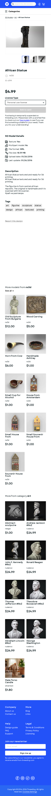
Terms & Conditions (35, 727)
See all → (9, 291)
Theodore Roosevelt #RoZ (35, 603)
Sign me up (25, 753)
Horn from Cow (13, 356)
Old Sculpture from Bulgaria (13, 318)
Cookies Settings (29, 792)
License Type (11, 98)
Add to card (25, 109)
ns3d (11, 75)
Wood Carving (34, 317)
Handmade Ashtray (32, 357)
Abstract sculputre (10, 524)
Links (28, 714)
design (9, 209)
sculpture (27, 205)
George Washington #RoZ (33, 642)
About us (9, 711)
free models (25, 120)
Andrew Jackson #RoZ (35, 524)
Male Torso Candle (11, 681)
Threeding (7, 4)
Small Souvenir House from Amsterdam (34, 435)
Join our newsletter (16, 741)
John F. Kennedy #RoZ (14, 563)
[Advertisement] (25, 253)
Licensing (30, 733)
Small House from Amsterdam (12, 435)
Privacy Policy (32, 730)
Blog (28, 711)
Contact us (10, 714)
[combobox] (25, 102)
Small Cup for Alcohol (13, 396)
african (19, 209)
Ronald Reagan (34, 562)
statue (38, 205)
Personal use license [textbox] (17, 102)
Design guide (11, 727)
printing (40, 209)
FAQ (7, 730)
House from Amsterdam (33, 396)
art (7, 205)
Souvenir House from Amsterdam (14, 475)
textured (29, 209)
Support (9, 733)
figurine (15, 205)
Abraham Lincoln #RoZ (14, 642)
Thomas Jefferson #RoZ (13, 603)
